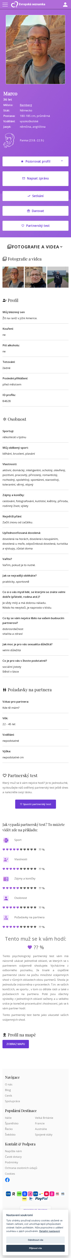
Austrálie (41, 1129)
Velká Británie (44, 1118)
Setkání (38, 196)
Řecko (9, 1129)
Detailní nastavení (49, 1231)
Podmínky (11, 1162)
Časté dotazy (13, 1157)
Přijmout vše (35, 1248)
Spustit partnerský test (36, 804)
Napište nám (13, 1151)
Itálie (8, 1118)
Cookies (10, 1173)
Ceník (8, 1095)
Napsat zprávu (38, 178)
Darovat (38, 211)
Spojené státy (44, 1134)
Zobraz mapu (15, 1044)
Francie (40, 1123)
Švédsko (10, 1134)
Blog (8, 1090)
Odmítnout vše (35, 1240)
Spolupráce (12, 1101)
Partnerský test (38, 226)
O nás (8, 1084)
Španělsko (11, 1123)
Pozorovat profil (37, 161)
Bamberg (26, 105)
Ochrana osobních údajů (21, 1168)
